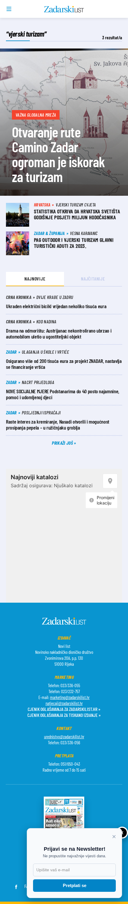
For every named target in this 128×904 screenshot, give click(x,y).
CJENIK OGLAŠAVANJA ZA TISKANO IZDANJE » (64, 715)
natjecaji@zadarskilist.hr (64, 703)
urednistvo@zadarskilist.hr (64, 736)
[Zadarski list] (64, 9)
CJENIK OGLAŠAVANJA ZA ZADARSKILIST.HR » (64, 709)
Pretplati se (74, 885)
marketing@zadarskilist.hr (70, 697)
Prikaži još (63, 443)
